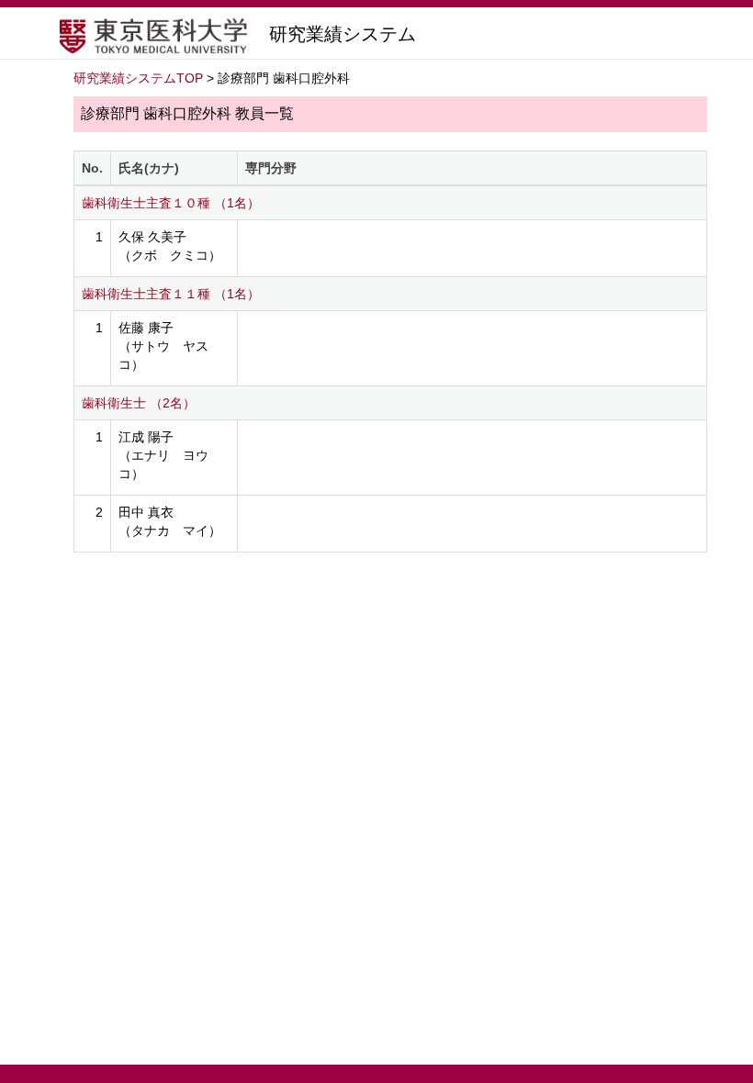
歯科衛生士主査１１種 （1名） (171, 293)
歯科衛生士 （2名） (139, 403)
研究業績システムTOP (138, 78)
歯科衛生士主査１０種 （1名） (171, 202)
